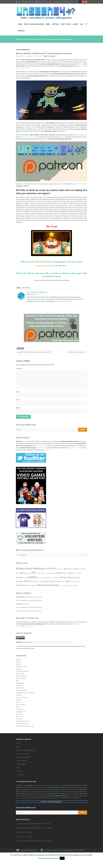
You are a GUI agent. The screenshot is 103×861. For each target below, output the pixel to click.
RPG (26, 581)
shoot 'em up (49, 581)
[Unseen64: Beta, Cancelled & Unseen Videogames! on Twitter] (80, 2)
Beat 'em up (68, 569)
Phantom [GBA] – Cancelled (25, 836)
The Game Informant (22, 723)
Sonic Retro (19, 719)
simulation (58, 581)
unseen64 (20, 348)
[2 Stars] (39, 266)
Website (18, 408)
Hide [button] (62, 858)
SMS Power (19, 714)
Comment (19, 368)
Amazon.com (78, 624)
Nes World (19, 700)
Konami (53, 573)
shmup (41, 581)
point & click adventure (45, 577)
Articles (55, 24)
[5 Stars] (46, 266)
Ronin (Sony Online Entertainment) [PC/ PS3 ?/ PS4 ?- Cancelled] (35, 841)
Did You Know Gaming (22, 671)
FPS (34, 572)
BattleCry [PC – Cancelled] (24, 832)
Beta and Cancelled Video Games (26, 750)
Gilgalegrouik (20, 683)
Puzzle (57, 577)
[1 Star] (37, 266)
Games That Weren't (21, 676)
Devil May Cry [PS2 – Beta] (33, 597)
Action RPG (51, 568)
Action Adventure (35, 568)
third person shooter (48, 585)
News (48, 24)
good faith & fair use (74, 448)
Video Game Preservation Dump (25, 726)
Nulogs (18, 702)
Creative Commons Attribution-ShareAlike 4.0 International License (52, 642)
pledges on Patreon (81, 184)
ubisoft (65, 585)
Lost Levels (19, 695)
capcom (76, 569)
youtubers (61, 137)
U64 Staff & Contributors (25, 56)
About (75, 24)
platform (33, 577)
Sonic (63, 581)
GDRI (17, 681)
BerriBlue (18, 664)
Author (19, 287)
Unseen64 (36, 294)
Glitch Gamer (19, 685)
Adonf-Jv (18, 659)
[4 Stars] (43, 266)
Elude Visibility (20, 673)
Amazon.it (19, 626)
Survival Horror (22, 585)
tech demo (33, 585)
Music (76, 573)
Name (18, 392)
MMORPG (70, 573)
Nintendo (19, 577)
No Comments (51, 56)
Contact (21, 31)
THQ (61, 585)
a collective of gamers (41, 445)
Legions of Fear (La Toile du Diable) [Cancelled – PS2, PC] (34, 352)
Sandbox (36, 581)
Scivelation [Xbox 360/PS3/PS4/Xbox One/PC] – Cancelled (33, 823)
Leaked (59, 572)
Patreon (80, 64)
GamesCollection (21, 678)
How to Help (66, 24)
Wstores (18, 607)
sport (68, 581)
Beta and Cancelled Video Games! (33, 600)
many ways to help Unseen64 (30, 137)
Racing (63, 577)
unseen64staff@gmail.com (26, 2)
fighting (29, 573)
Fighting (22, 573)
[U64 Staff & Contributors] (21, 293)
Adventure (60, 569)
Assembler (19, 662)
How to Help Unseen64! (23, 757)
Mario (65, 573)
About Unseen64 (21, 761)
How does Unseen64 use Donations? (55, 793)
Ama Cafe (18, 600)
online (25, 577)
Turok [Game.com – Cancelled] (76, 352)
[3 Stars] (41, 266)
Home (20, 24)
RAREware (19, 581)
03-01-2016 (39, 56)
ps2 (53, 577)
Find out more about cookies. (49, 858)
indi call (18, 611)
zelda (75, 585)
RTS (30, 581)
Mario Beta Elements (22, 697)
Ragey (17, 707)
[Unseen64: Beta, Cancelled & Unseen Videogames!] (46, 13)
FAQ (81, 24)
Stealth (79, 581)
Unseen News (25, 50)
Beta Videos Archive (21, 666)
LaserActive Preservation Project (25, 693)
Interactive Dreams (21, 690)
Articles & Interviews (23, 754)
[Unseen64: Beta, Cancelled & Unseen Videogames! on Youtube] (83, 2)
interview (48, 573)
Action (20, 568)
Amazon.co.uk (28, 626)
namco (80, 573)
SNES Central (19, 716)
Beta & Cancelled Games (34, 24)
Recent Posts (27, 287)
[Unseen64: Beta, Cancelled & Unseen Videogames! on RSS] (86, 2)
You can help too (41, 448)
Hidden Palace (20, 688)
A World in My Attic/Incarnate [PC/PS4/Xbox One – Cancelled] (34, 828)
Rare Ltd (76, 577)
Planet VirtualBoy (21, 704)
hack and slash (41, 573)
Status (18, 50)
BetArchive (19, 669)
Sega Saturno (19, 709)
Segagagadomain (21, 712)
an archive (26, 441)
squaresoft (73, 581)
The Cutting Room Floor (22, 721)
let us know (47, 450)
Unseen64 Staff (21, 764)
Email (18, 400)
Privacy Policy (21, 775)
